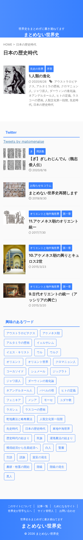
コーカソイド (15, 371)
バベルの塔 (47, 390)
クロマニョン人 (66, 361)
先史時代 (12, 428)
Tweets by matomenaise (23, 141)
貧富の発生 (40, 457)
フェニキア (13, 400)
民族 (39, 438)
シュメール (38, 371)
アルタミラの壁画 (47, 86)
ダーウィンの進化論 (62, 91)
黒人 (9, 476)
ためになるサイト (64, 506)
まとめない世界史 (41, 34)
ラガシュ (12, 409)
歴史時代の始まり (17, 438)
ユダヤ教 (65, 400)
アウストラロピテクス (20, 333)
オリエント (13, 361)
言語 (9, 457)
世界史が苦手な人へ (20, 510)
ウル (39, 352)
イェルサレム (45, 342)
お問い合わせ (67, 510)
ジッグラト (60, 371)
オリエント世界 (38, 361)
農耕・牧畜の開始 (17, 467)
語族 (22, 457)
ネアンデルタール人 (42, 95)
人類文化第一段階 (56, 100)
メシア (32, 400)
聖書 (61, 447)
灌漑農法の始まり (61, 438)
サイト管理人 (46, 510)
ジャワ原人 (40, 91)
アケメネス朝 (51, 333)
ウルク (54, 352)
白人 (48, 447)
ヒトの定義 (63, 95)
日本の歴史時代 (43, 104)
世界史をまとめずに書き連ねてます (41, 519)
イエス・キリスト (17, 352)
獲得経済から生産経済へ (22, 447)
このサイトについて (20, 506)
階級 (39, 467)
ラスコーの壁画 (35, 409)
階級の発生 (57, 467)
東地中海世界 (61, 428)
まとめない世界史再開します (53, 193)
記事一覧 (42, 506)
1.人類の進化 (39, 76)
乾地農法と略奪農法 (19, 419)
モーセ (48, 400)
